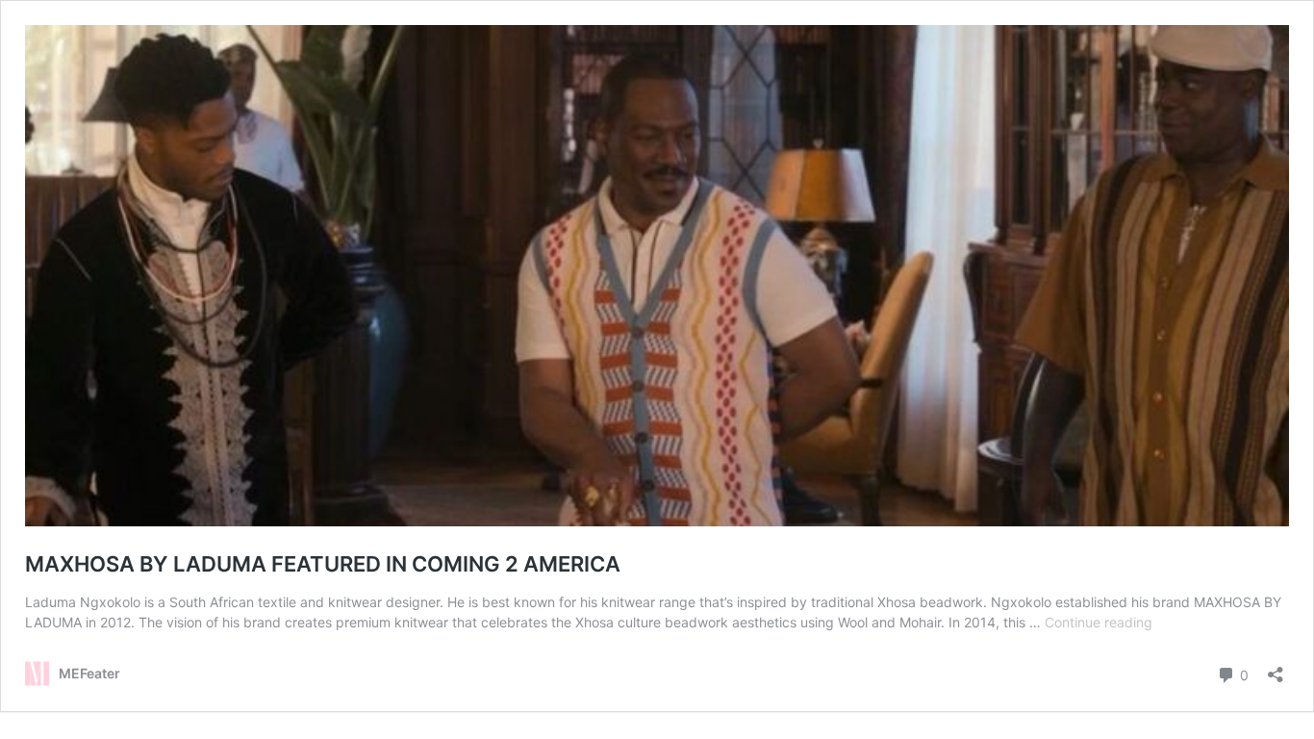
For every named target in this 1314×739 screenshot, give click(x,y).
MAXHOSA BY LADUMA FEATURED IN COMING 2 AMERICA (322, 563)
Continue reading (1098, 622)
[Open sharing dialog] (1275, 668)
